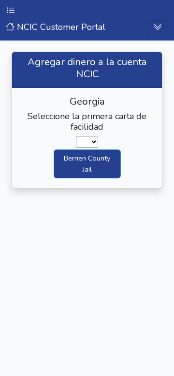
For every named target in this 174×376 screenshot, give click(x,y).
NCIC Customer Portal (59, 27)
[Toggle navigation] (157, 27)
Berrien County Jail (87, 163)
